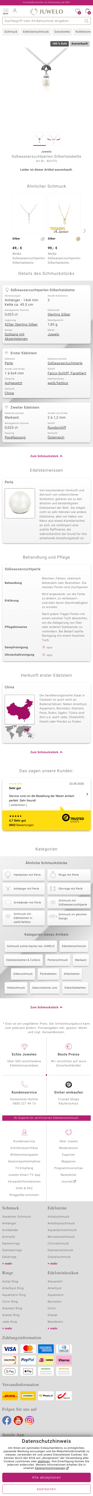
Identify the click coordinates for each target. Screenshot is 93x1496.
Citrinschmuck (58, 1244)
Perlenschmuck (58, 960)
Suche (87, 21)
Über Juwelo (68, 1141)
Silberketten (72, 974)
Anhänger (9, 1223)
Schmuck (11, 32)
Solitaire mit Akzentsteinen (16, 336)
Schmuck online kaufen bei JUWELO (31, 946)
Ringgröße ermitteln (24, 1195)
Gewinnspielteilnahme (24, 1161)
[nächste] (84, 231)
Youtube (18, 1420)
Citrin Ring (10, 1302)
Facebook (6, 1420)
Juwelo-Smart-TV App (24, 1175)
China (9, 393)
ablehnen (44, 1462)
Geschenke (62, 32)
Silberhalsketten (75, 988)
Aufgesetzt (13, 383)
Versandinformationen (24, 1182)
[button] (5, 11)
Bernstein (55, 1302)
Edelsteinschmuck (36, 32)
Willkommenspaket (24, 1155)
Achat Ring (10, 1282)
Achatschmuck (59, 1217)
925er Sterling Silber (21, 324)
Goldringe (9, 1257)
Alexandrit (55, 1282)
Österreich (56, 437)
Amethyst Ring (13, 1288)
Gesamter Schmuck (16, 1217)
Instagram (29, 1420)
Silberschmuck (23, 974)
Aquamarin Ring (14, 1295)
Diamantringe (12, 1250)
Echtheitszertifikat (24, 1148)
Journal (66, 1182)
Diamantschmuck (60, 1250)
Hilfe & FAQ (24, 1188)
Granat (53, 1315)
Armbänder (10, 1230)
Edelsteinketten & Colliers (23, 960)
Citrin (52, 1308)
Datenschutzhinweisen (50, 1468)
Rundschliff (57, 427)
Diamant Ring (12, 1308)
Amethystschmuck (61, 1223)
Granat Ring (11, 1315)
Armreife (8, 1237)
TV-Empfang (24, 1168)
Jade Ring (9, 1322)
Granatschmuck (59, 1257)
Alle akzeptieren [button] (46, 1477)
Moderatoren (68, 1148)
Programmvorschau (68, 1168)
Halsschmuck (16, 988)
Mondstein (55, 1322)
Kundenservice (24, 1141)
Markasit (81, 960)
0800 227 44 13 (24, 1104)
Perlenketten (48, 974)
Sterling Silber (59, 314)
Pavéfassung (15, 437)
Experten (68, 1155)
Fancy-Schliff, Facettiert (67, 373)
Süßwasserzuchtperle (65, 363)
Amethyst (55, 1288)
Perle (9, 363)
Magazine (68, 1161)
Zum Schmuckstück (44, 456)
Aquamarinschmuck (62, 1230)
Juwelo (53, 334)
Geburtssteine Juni (44, 988)
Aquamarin (56, 1295)
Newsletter (69, 1175)
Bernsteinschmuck (61, 1237)
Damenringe (11, 1244)
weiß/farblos (58, 383)
